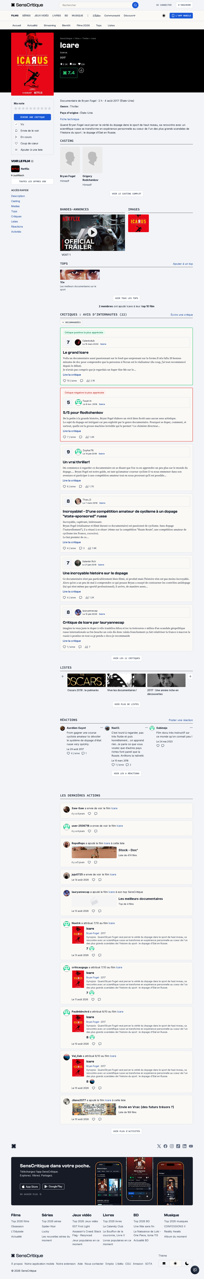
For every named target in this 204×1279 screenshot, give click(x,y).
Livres (108, 1215)
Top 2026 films (20, 1221)
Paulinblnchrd (80, 1011)
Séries (47, 1215)
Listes (66, 667)
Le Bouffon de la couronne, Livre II (114, 1233)
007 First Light (81, 1226)
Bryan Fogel (67, 176)
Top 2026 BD (142, 1221)
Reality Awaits (172, 1231)
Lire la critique (72, 374)
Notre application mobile (39, 1263)
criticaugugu (80, 967)
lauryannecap (90, 610)
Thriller (85, 38)
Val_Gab (77, 1056)
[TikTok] (178, 1147)
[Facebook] (165, 1147)
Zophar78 (88, 450)
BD (136, 1215)
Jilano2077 (79, 1100)
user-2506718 (80, 825)
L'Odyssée (17, 1231)
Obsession (17, 1226)
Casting (66, 141)
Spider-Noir (49, 1226)
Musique (171, 1215)
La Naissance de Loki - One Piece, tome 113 (147, 1233)
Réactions (68, 720)
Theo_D (87, 499)
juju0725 (77, 874)
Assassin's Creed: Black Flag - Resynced (86, 1233)
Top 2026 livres (112, 1221)
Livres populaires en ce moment (117, 1242)
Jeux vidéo (81, 1215)
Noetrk (76, 923)
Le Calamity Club (113, 1226)
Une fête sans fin (144, 1226)
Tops (64, 263)
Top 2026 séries (51, 1221)
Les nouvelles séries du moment (56, 1238)
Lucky (45, 1231)
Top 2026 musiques (176, 1221)
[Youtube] (191, 1147)
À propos (17, 1263)
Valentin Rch (89, 561)
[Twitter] (159, 1147)
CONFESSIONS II (175, 1226)
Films (77, 38)
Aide (80, 1263)
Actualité (16, 1236)
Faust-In (87, 400)
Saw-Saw (78, 808)
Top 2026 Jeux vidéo (85, 1221)
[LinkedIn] (184, 1147)
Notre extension (66, 1263)
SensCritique (66, 38)
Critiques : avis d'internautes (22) (93, 314)
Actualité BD (141, 1240)
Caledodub (88, 340)
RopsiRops (78, 843)
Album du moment (175, 1236)
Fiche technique (69, 119)
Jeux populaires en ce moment (85, 1242)
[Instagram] (172, 1147)
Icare (93, 38)
